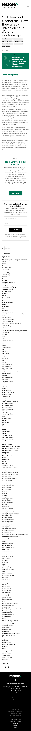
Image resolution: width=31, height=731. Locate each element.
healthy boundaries (7, 403)
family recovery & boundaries (10, 372)
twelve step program (8, 650)
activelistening (6, 275)
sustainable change (7, 626)
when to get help (7, 657)
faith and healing (7, 364)
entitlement (5, 359)
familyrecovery (6, 374)
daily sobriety (5, 332)
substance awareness (8, 614)
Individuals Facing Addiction (15, 711)
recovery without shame (9, 529)
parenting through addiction (10, 474)
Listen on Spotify (10, 74)
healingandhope (6, 398)
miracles (4, 461)
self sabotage (6, 566)
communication (6, 318)
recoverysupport (6, 538)
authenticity (5, 306)
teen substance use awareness (11, 633)
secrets (4, 564)
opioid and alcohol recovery (10, 467)
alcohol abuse (6, 297)
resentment (5, 549)
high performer (6, 411)
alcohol (4, 295)
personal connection (8, 486)
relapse (4, 542)
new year (4, 463)
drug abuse (5, 351)
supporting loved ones (8, 622)
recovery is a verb (7, 515)
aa (2, 265)
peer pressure (5, 482)
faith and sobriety (7, 366)
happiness (5, 387)
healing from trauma (8, 392)
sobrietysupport (6, 594)
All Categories (6, 256)
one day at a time (7, 465)
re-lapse (4, 504)
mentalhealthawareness (9, 454)
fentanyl (4, 375)
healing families (6, 390)
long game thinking (7, 437)
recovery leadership (8, 519)
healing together (18, 38)
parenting (4, 471)
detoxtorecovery (6, 342)
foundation (5, 379)
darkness (4, 334)
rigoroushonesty (6, 558)
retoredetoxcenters (7, 557)
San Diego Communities (15, 699)
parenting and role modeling (10, 472)
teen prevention (6, 629)
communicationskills (8, 319)
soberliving (5, 583)
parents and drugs (7, 480)
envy (3, 360)
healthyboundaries (7, 407)
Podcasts (15, 701)
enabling (4, 357)
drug (3, 349)
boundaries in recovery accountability (13, 314)
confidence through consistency (11, 323)
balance (4, 308)
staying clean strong (8, 605)
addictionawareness (7, 290)
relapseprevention (7, 545)
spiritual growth (6, 598)
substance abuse (7, 613)
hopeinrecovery (6, 418)
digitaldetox (5, 344)
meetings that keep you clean (11, 448)
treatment (5, 646)
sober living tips (6, 579)
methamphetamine (7, 456)
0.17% (3, 258)
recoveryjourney (6, 532)
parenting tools (6, 476)
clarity (3, 316)
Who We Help (15, 709)
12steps (4, 263)
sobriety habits (6, 586)
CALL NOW (15, 193)
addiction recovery (7, 286)
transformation (6, 642)
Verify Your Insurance (15, 697)
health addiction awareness (10, 402)
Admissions (15, 693)
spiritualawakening (7, 599)
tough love (5, 639)
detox (3, 338)
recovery (4, 510)
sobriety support (19, 43)
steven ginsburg (6, 46)
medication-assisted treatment (11, 446)
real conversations (7, 508)
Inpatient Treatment (16, 719)
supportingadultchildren (9, 624)
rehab (3, 540)
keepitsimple (5, 422)
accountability (6, 273)
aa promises (5, 269)
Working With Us (15, 689)
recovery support (7, 525)
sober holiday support (8, 575)
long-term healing (7, 439)
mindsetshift (5, 459)
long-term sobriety (7, 441)
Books (15, 727)
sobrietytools (5, 596)
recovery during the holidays (10, 514)
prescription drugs (7, 497)
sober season (6, 581)
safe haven (5, 560)
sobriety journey (6, 588)
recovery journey (7, 517)
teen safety (5, 631)
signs (3, 571)
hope (3, 416)
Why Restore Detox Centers (15, 691)
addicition (4, 276)
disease (4, 345)
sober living (5, 577)
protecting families (7, 502)
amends (4, 304)
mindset (4, 458)
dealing (4, 336)
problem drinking (6, 501)
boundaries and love (8, 312)
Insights (15, 725)
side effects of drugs (8, 570)
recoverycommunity (8, 530)
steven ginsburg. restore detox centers (13, 609)
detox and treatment (8, 340)
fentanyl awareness (7, 377)
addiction (4, 280)
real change (5, 506)
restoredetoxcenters (8, 555)
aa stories (4, 271)
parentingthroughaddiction (9, 478)
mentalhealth (5, 452)
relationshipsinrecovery (8, 547)
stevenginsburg (6, 611)
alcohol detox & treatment (10, 299)
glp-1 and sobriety (7, 383)
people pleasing (6, 484)
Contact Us (15, 705)
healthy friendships (7, 405)
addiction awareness (7, 38)
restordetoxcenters (7, 551)
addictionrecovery (7, 291)
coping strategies (7, 327)
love (3, 443)
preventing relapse (7, 499)
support (4, 618)
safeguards (5, 562)
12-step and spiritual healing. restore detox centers (14, 260)
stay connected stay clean (10, 603)
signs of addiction (7, 573)
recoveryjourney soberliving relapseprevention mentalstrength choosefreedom (15, 535)
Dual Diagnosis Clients (15, 713)
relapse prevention (18, 41)
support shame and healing (10, 620)
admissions (5, 293)
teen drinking (6, 627)
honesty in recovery (7, 415)
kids (3, 424)
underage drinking (7, 654)
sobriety (4, 584)
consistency (5, 325)
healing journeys (6, 394)
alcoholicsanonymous (8, 303)
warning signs (6, 655)
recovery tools (6, 527)
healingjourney (6, 400)
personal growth (6, 487)
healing (4, 388)
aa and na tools (6, 267)
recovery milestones (7, 521)
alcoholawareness (7, 301)
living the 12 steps (7, 435)
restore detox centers (7, 43)
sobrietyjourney (6, 592)
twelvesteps (5, 652)
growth (4, 385)
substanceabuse (6, 616)
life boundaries (6, 431)
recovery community (7, 41)
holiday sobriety (6, 413)
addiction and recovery (8, 282)
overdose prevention (8, 469)
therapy (4, 637)
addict (3, 278)
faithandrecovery (7, 368)
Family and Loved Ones (15, 715)
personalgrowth (6, 489)
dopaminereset (6, 347)
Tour (15, 695)
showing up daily (6, 568)
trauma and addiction (8, 644)
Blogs (15, 703)
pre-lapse (4, 495)
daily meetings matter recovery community (14, 331)
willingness (5, 659)
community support (8, 321)
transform (5, 641)
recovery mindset (7, 523)
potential (4, 491)
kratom (4, 428)
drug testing (5, 353)
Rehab (15, 717)
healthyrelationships (7, 409)
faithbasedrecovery (7, 370)
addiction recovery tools (9, 288)
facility (4, 362)
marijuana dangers (7, 444)
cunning (4, 329)
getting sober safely (8, 381)
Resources (15, 723)
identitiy (4, 420)
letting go (5, 430)
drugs (3, 355)
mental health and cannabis (10, 450)
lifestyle (4, 433)
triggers (4, 648)
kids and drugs (6, 426)
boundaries (5, 310)
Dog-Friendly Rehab (15, 721)
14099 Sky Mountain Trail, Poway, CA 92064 (15, 687)
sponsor (4, 601)
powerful (4, 493)
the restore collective (8, 635)
